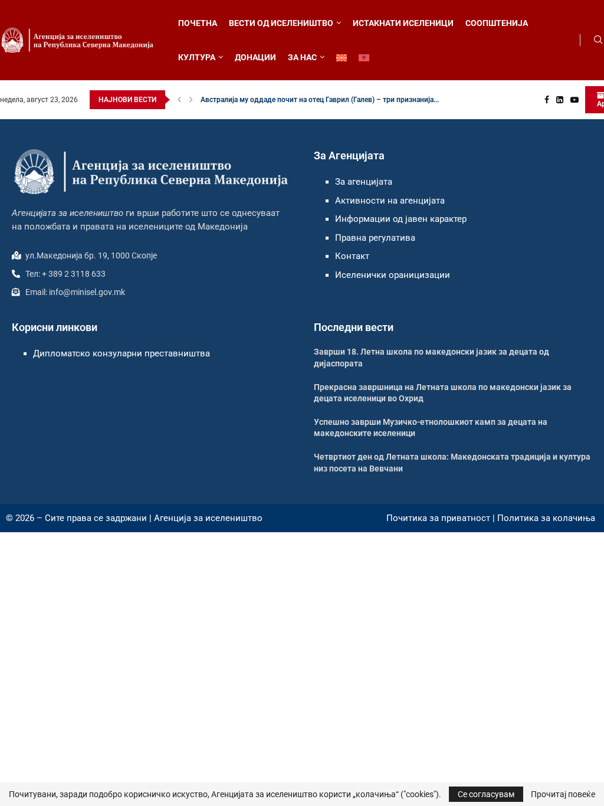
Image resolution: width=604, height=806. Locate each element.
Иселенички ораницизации (392, 275)
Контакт (352, 256)
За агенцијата (363, 181)
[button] (179, 99)
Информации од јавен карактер (401, 219)
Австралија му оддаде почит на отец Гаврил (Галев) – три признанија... (320, 100)
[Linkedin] (560, 99)
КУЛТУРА (196, 57)
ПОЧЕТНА (197, 23)
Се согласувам (486, 794)
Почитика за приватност (438, 518)
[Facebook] (547, 99)
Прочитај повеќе (563, 794)
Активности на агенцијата (390, 200)
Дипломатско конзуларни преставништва (121, 353)
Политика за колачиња (546, 518)
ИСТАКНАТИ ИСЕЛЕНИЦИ (403, 23)
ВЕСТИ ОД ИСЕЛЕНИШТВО (281, 23)
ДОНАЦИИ (255, 57)
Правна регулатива (375, 237)
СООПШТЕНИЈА (496, 23)
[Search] (598, 40)
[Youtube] (574, 99)
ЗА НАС (302, 57)
